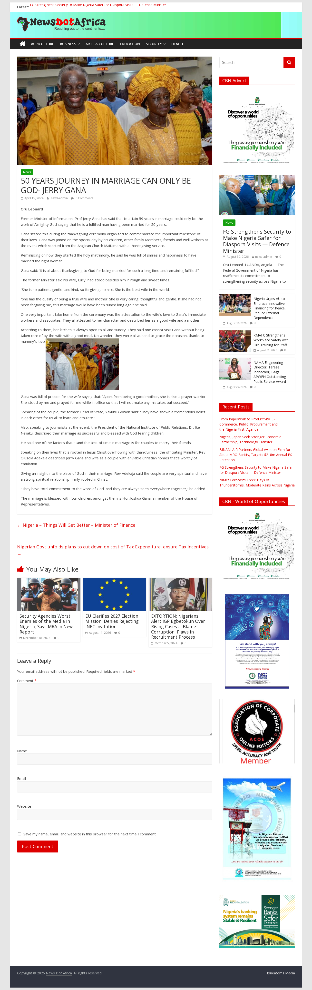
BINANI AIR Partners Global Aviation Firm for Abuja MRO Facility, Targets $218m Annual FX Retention (255, 454)
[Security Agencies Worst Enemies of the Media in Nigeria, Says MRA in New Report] (48, 580)
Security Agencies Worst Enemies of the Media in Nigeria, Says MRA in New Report (46, 624)
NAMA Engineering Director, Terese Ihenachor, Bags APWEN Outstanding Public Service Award (270, 372)
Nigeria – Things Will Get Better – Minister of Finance (76, 525)
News (27, 172)
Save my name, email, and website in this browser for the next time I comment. (89, 834)
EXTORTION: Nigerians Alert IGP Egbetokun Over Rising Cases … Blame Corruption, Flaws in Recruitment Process (178, 626)
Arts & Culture (100, 43)
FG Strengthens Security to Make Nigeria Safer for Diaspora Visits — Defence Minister (98, 7)
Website (24, 806)
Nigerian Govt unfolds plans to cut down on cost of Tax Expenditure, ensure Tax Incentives (113, 550)
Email (21, 778)
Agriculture (42, 43)
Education (130, 43)
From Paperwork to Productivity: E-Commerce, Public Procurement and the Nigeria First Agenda (249, 424)
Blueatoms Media (281, 973)
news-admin (59, 198)
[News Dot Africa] (22, 44)
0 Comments (84, 198)
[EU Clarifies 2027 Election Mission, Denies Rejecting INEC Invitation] (114, 580)
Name (22, 750)
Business (68, 43)
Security (154, 43)
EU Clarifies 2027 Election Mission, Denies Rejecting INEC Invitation (112, 621)
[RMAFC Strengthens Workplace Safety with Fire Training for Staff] (235, 333)
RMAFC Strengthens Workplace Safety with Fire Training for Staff (271, 340)
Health (178, 43)
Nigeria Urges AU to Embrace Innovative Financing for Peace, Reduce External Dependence (270, 308)
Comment (26, 680)
